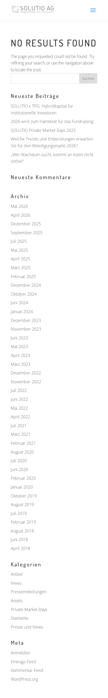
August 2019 (22, 504)
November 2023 (26, 329)
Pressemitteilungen (28, 592)
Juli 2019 (19, 513)
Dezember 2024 (26, 285)
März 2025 (20, 268)
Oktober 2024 (24, 294)
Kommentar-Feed (27, 670)
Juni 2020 (19, 469)
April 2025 (20, 259)
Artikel (17, 574)
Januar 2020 (22, 487)
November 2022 (26, 382)
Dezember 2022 (26, 373)
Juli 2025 (19, 241)
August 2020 (22, 452)
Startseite (19, 618)
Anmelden (20, 653)
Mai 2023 (19, 346)
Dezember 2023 (26, 320)
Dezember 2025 (26, 224)
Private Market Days (29, 609)
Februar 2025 (23, 276)
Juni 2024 (19, 303)
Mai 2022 (19, 408)
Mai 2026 (19, 206)
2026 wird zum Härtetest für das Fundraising (52, 121)
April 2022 (20, 417)
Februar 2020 (23, 478)
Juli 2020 (19, 461)
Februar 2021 (23, 443)
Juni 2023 (19, 338)
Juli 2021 (19, 426)
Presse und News (27, 627)
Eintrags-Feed (23, 662)
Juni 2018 (19, 539)
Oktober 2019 (24, 496)
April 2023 (20, 355)
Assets (17, 600)
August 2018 (22, 531)
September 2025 (26, 233)
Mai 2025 (19, 250)
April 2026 (20, 215)
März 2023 (20, 364)
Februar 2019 (23, 522)
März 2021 (20, 434)
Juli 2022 (19, 390)
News (16, 583)
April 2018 (20, 548)
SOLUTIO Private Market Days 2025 (43, 130)
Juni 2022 (19, 399)
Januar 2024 (22, 311)
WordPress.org (24, 679)
